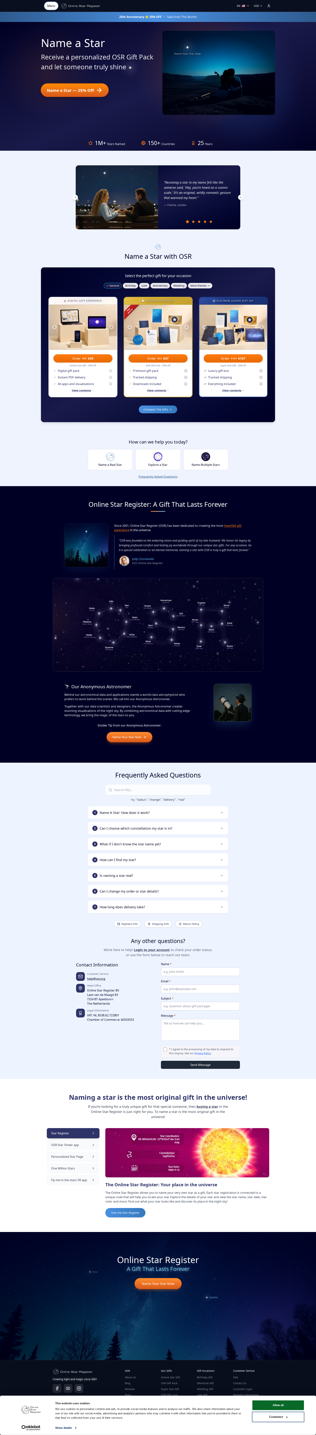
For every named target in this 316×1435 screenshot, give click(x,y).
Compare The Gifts (156, 409)
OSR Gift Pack (169, 1383)
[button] (81, 6)
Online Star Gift (170, 1377)
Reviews (130, 1389)
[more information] (111, 371)
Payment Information (246, 1395)
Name (166, 964)
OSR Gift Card (169, 1395)
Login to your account (152, 950)
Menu (51, 6)
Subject (167, 998)
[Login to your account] (269, 6)
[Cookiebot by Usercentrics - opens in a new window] (31, 1428)
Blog (127, 1383)
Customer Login (243, 1389)
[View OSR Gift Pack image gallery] (158, 327)
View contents (81, 390)
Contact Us (239, 1383)
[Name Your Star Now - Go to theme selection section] (187, 47)
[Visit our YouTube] (68, 1388)
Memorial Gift (205, 1383)
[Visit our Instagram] (79, 1388)
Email (166, 981)
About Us (130, 1377)
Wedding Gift (205, 1389)
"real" (181, 800)
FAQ (235, 1377)
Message (168, 1016)
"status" (141, 800)
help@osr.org (96, 979)
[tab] (187, 221)
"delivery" (169, 800)
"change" (154, 800)
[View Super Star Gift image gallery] (233, 327)
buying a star (207, 1106)
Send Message (200, 1065)
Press (128, 1395)
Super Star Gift (170, 1389)
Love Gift (202, 1395)
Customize (276, 1416)
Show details (63, 1427)
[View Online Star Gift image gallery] (83, 327)
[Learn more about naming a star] (128, 68)
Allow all (278, 1405)
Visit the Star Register (125, 1212)
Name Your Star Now (126, 737)
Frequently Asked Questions (158, 477)
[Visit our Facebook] (57, 1388)
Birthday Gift (204, 1377)
